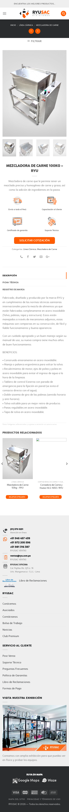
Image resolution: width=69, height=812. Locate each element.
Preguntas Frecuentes (15, 668)
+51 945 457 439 (20, 538)
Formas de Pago (12, 688)
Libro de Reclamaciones (33, 580)
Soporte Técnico (12, 662)
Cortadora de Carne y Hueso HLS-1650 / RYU (51, 486)
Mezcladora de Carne (47, 25)
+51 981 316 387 (20, 546)
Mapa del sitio (17, 799)
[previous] (8, 93)
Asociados (8, 610)
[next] (61, 93)
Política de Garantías (15, 675)
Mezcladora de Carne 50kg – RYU (17, 486)
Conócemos (9, 603)
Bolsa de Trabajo (12, 623)
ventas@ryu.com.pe (20, 555)
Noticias (7, 629)
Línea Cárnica (26, 25)
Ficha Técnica (11, 282)
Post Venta (9, 655)
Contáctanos (10, 616)
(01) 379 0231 (16, 529)
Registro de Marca (14, 289)
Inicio (13, 25)
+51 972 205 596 (20, 542)
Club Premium (11, 636)
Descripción (10, 275)
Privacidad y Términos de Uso (43, 799)
